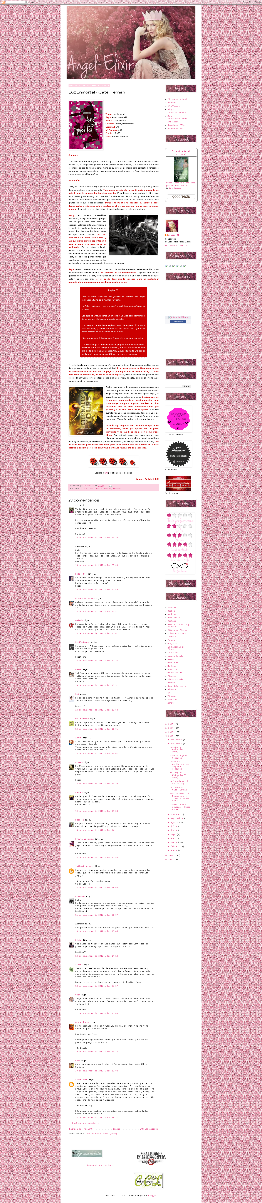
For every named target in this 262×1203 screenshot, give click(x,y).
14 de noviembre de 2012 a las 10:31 (96, 685)
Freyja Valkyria (84, 839)
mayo (174, 834)
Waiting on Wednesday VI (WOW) (178, 749)
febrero (175, 846)
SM (169, 693)
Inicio (116, 1129)
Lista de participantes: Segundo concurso (179, 765)
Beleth (79, 620)
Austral (172, 608)
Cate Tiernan (95, 489)
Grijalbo (172, 644)
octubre (175, 814)
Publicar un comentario (85, 1123)
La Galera (173, 652)
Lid (77, 694)
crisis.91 (173, 235)
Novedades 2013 (176, 128)
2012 (171, 736)
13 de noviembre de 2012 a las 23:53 (96, 590)
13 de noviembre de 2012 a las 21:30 (96, 538)
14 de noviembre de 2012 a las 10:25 (96, 661)
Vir (77, 505)
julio (174, 826)
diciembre (177, 740)
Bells (78, 669)
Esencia (172, 637)
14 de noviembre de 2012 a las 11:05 (96, 729)
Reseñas (117, 489)
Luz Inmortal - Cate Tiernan (178, 789)
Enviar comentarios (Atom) (102, 1134)
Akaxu (78, 738)
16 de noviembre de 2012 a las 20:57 (96, 986)
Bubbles (79, 820)
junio (174, 830)
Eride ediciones (177, 633)
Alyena (79, 762)
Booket (171, 611)
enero (174, 850)
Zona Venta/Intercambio (178, 117)
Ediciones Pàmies (177, 630)
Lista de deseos (177, 113)
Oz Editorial (175, 673)
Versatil (172, 700)
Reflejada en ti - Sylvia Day (180, 782)
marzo (174, 842)
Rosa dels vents (177, 686)
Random (171, 683)
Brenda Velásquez (85, 598)
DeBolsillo (174, 618)
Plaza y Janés (175, 679)
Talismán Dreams (84, 866)
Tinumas (172, 696)
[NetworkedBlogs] (178, 317)
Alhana (79, 965)
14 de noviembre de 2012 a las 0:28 (96, 612)
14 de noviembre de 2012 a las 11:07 (96, 754)
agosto (175, 822)
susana (79, 793)
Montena (172, 666)
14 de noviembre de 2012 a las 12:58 (96, 811)
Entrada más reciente (81, 1129)
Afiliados (173, 122)
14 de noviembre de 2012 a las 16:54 (96, 857)
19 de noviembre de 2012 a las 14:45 (96, 1052)
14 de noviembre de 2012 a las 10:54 (96, 710)
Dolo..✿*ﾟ (81, 574)
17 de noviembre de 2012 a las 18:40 (96, 1013)
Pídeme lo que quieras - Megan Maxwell (180, 807)
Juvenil (107, 489)
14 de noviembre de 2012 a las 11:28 (96, 784)
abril (174, 838)
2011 (171, 855)
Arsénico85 (81, 1080)
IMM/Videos (174, 106)
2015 (171, 724)
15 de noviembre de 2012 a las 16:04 (96, 888)
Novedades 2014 (176, 125)
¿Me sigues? (178, 321)
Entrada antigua (149, 1129)
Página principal (177, 99)
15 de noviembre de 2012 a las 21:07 (96, 915)
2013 (171, 732)
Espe (77, 1061)
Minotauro (173, 663)
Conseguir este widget (100, 1165)
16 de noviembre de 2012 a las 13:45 (96, 931)
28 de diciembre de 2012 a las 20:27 (96, 1118)
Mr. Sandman (82, 719)
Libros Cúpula (175, 656)
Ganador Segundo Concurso (179, 757)
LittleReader (82, 642)
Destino (172, 621)
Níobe (78, 940)
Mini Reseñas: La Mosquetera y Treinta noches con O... (179, 797)
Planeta (172, 676)
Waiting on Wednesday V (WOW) (178, 775)
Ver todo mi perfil (176, 245)
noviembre (177, 744)
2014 (171, 728)
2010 (171, 859)
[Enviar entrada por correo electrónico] (110, 486)
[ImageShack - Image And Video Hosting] (166, 267)
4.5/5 (84, 489)
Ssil (77, 995)
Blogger (152, 1196)
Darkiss (172, 614)
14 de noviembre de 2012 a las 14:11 (96, 830)
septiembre (177, 818)
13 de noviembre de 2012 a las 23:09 (96, 565)
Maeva (171, 659)
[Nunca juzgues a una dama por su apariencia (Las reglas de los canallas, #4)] (181, 181)
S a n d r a (82, 1022)
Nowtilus (172, 669)
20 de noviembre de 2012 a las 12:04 (96, 1071)
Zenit (171, 703)
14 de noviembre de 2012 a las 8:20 (96, 633)
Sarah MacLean (175, 188)
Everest (172, 640)
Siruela (172, 689)
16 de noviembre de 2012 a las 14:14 (96, 956)
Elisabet (80, 896)
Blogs (171, 109)
